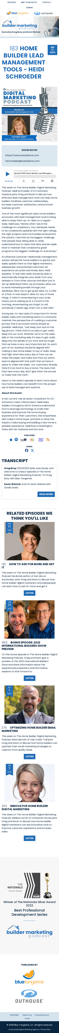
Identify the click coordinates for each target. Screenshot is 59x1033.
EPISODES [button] (12, 2)
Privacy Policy (45, 1029)
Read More (46, 494)
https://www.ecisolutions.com (22, 155)
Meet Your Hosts (29, 2)
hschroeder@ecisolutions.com (22, 161)
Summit (29, 7)
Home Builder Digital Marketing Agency (23, 1029)
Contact (46, 2)
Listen (30, 593)
